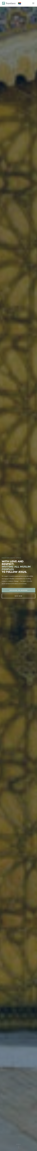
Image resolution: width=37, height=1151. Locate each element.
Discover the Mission (18, 590)
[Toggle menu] (33, 3)
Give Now (18, 596)
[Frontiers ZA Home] (11, 3)
